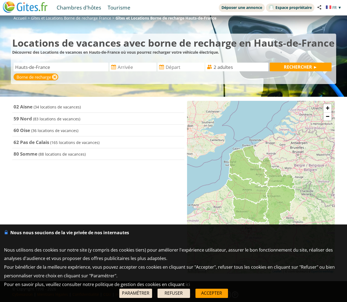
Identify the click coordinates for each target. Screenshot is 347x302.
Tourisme (119, 7)
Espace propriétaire (293, 7)
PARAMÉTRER (135, 293)
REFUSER (174, 293)
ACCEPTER (211, 293)
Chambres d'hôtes (79, 7)
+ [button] (327, 108)
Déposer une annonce (241, 7)
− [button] (327, 116)
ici (188, 284)
